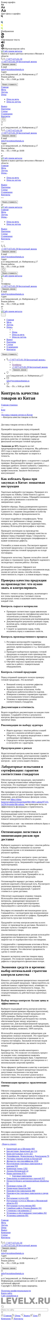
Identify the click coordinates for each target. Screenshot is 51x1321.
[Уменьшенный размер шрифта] (2, 5)
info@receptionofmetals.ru (12, 69)
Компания (5, 1232)
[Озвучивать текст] (2, 43)
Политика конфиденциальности (16, 1291)
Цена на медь (13, 99)
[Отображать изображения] (2, 34)
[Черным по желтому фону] (2, 26)
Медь (3, 89)
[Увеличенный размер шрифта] (3, 11)
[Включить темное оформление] (3, 314)
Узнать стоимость (9, 84)
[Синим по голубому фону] (2, 23)
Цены (3, 94)
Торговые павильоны (22, 1176)
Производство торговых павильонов (18, 1240)
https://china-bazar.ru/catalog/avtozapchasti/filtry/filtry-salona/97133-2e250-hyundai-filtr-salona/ (25, 802)
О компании (7, 114)
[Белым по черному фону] (2, 20)
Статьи (4, 111)
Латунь (4, 92)
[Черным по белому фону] (2, 17)
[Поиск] (3, 119)
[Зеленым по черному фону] (2, 29)
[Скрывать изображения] (2, 37)
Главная (4, 87)
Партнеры (5, 109)
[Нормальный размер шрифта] (3, 7)
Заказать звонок (9, 64)
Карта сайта (6, 1293)
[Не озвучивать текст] (2, 46)
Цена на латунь (14, 102)
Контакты (5, 116)
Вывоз (4, 106)
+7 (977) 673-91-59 (13, 59)
